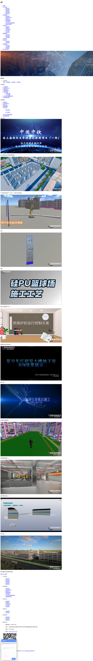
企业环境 (8, 12)
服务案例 (5, 33)
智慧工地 (8, 18)
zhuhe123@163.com (13, 631)
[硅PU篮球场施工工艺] (31, 304)
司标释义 (8, 28)
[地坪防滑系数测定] (31, 418)
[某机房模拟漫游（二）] (31, 493)
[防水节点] (31, 531)
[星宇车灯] (31, 380)
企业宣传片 (8, 29)
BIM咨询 (7, 16)
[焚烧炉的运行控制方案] (31, 342)
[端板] (31, 266)
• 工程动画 (5, 92)
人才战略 (8, 46)
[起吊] (31, 228)
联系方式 (8, 45)
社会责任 (8, 32)
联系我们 (5, 44)
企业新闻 (8, 41)
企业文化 (5, 25)
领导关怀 (8, 13)
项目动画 (8, 36)
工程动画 (8, 21)
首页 (4, 5)
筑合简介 (8, 8)
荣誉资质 (8, 10)
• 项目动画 (8, 93)
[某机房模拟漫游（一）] (31, 455)
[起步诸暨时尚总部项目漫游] (31, 569)
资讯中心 (5, 40)
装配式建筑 (8, 20)
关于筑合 (5, 6)
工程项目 (8, 34)
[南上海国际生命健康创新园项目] (31, 152)
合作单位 (5, 38)
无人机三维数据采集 (10, 22)
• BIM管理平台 (6, 88)
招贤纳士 (8, 48)
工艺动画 (8, 37)
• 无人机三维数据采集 (8, 96)
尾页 (6, 574)
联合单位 (8, 9)
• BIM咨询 (5, 86)
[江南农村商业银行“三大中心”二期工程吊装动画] (31, 190)
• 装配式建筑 (6, 90)
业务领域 (5, 14)
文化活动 (8, 30)
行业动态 (8, 42)
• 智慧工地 (5, 89)
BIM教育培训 (9, 24)
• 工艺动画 (8, 94)
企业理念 (8, 26)
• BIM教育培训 (6, 97)
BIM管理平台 (9, 17)
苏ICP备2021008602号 (29, 650)
